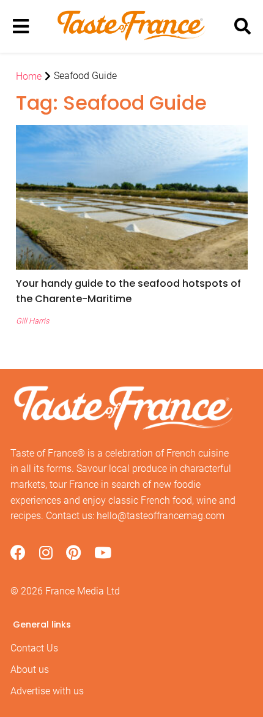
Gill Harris (32, 320)
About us (29, 669)
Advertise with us (47, 691)
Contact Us (34, 648)
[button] (132, 291)
